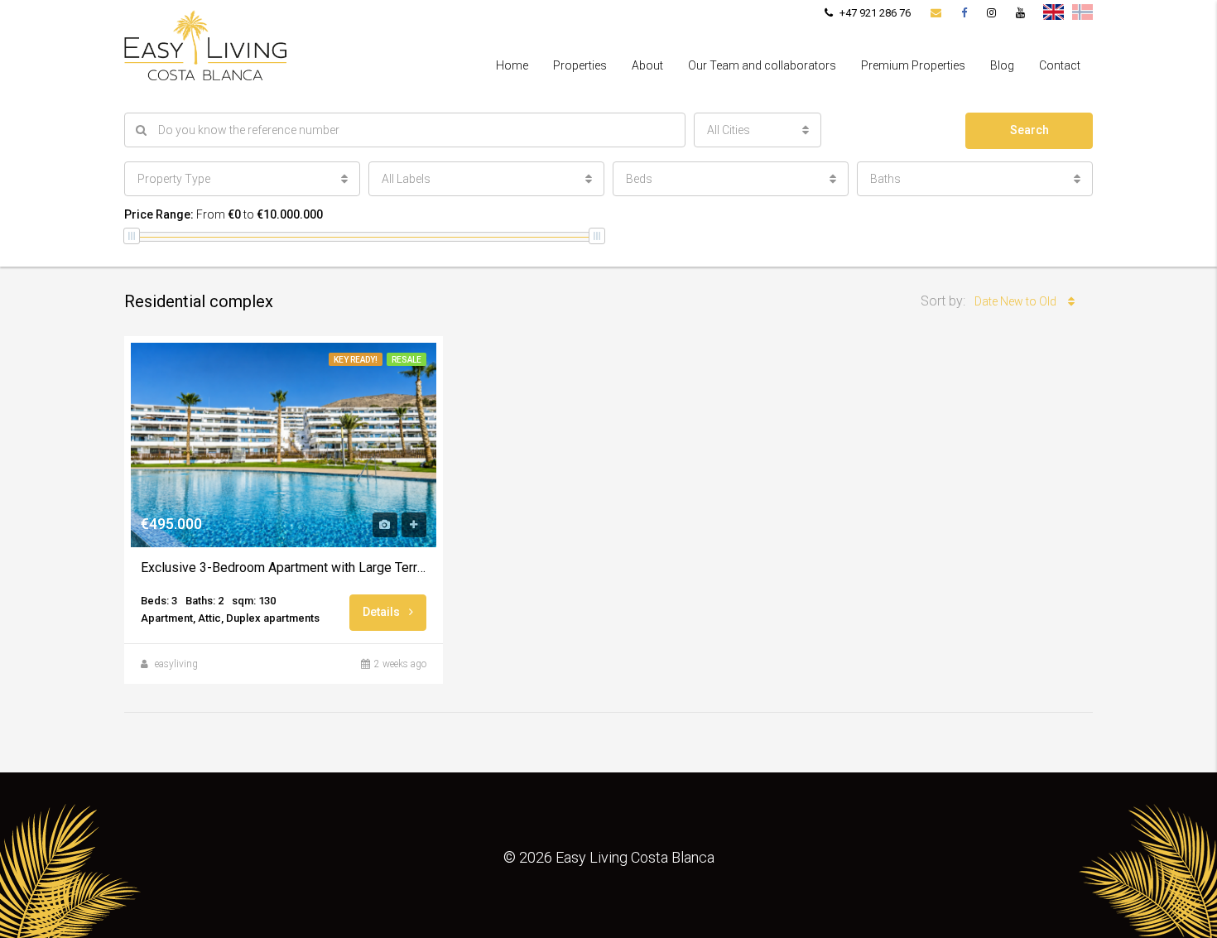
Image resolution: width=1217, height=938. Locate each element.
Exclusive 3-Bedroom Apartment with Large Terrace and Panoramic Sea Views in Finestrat (283, 567)
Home (512, 65)
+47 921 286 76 (874, 13)
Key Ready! (356, 359)
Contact (1059, 65)
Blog (1002, 65)
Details (382, 611)
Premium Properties (913, 65)
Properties (580, 65)
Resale (406, 359)
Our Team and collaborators (762, 65)
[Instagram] (991, 13)
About (647, 65)
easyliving (176, 664)
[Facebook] (964, 13)
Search (1029, 130)
